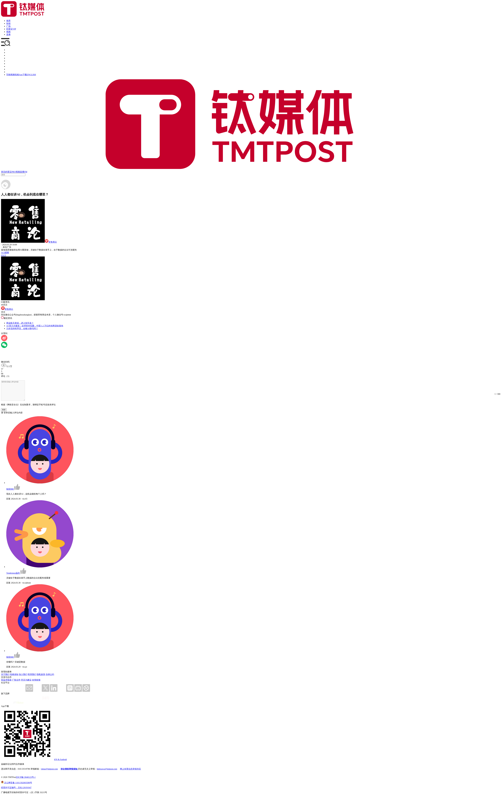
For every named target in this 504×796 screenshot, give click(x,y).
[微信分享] (4, 347)
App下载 (23, 75)
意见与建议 (26, 680)
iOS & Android (60, 759)
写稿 (8, 75)
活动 (8, 61)
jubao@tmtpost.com (49, 769)
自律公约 (50, 674)
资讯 (3, 172)
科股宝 (8, 172)
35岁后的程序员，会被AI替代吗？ (22, 328)
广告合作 (16, 680)
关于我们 (5, 674)
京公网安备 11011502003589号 (18, 783)
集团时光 (10, 66)
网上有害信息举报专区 (130, 769)
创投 (8, 55)
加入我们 (23, 674)
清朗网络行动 (12, 72)
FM (25, 172)
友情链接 (36, 680)
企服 (8, 52)
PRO (14, 172)
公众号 (9, 69)
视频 (8, 32)
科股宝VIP (11, 29)
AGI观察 (5, 253)
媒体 (8, 50)
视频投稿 (14, 75)
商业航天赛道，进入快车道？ (20, 323)
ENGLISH (31, 75)
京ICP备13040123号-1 (26, 777)
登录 (4, 410)
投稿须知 (14, 674)
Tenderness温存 (13, 573)
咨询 (8, 58)
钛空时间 (10, 63)
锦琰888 (10, 489)
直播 (8, 34)
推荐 (8, 21)
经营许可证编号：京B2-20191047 (16, 787)
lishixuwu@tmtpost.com (107, 769)
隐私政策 (41, 674)
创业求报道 (6, 680)
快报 (8, 23)
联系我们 (32, 674)
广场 (8, 26)
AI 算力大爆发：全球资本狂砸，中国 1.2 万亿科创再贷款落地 (34, 326)
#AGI (3, 255)
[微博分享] (4, 340)
